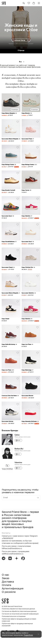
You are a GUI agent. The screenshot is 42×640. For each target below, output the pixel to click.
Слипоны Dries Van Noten (9, 395)
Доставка (8, 581)
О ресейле (9, 592)
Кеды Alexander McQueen (29, 421)
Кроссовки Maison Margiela (10, 138)
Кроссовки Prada (27, 138)
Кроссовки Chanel (7, 267)
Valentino (18, 462)
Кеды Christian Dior (27, 267)
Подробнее (28, 635)
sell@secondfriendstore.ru (12, 554)
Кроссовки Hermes (7, 421)
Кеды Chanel (5, 318)
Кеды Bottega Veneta (8, 164)
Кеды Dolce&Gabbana (8, 241)
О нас (5, 575)
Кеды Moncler (26, 113)
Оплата (6, 585)
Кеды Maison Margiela (8, 113)
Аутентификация (12, 588)
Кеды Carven (25, 190)
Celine (17, 435)
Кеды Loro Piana (26, 344)
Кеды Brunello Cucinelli (8, 190)
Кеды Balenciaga (26, 370)
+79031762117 (7, 538)
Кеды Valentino (26, 216)
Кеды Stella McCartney (8, 344)
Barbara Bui (19, 449)
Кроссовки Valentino (28, 293)
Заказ (5, 578)
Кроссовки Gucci (7, 216)
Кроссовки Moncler (27, 395)
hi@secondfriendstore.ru (12, 549)
